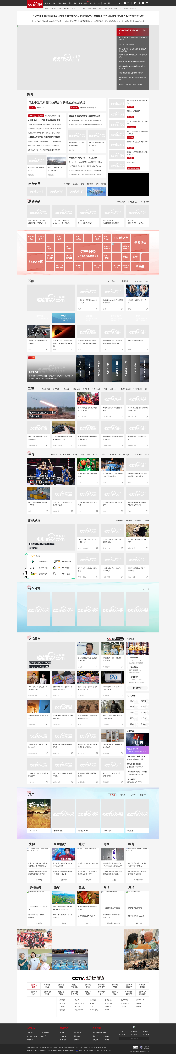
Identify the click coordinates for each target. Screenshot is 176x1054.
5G (121, 8)
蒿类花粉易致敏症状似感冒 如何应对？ (96, 144)
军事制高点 (96, 389)
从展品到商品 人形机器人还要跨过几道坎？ (37, 746)
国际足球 (56, 511)
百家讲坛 (106, 724)
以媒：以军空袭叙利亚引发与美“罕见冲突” (37, 438)
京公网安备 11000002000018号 (87, 1050)
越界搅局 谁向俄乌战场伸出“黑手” (38, 717)
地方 (46, 8)
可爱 (108, 577)
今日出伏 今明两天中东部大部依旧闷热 (87, 301)
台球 (129, 511)
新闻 (54, 3)
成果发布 (146, 1031)
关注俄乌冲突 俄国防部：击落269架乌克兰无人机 (62, 438)
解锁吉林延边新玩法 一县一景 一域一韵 (62, 916)
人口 (91, 1006)
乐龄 (100, 8)
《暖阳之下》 (131, 831)
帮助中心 (77, 1040)
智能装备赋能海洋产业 (135, 908)
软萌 (133, 548)
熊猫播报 (129, 520)
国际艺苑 (108, 1006)
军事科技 (86, 389)
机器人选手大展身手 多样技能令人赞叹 (37, 504)
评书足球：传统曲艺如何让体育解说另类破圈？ (62, 864)
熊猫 (85, 3)
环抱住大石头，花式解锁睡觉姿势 (87, 569)
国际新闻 (31, 175)
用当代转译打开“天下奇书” (135, 782)
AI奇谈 (63, 316)
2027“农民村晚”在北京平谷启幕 (37, 908)
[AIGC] (126, 3)
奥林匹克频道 (65, 455)
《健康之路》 (134, 667)
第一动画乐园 (124, 1003)
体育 (75, 3)
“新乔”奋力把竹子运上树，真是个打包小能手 (88, 541)
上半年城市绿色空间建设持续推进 (39, 124)
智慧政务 (134, 1034)
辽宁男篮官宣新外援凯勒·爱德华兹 (87, 475)
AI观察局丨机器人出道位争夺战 (137, 301)
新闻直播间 (131, 127)
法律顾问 (106, 1036)
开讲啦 (92, 1003)
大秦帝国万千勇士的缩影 (135, 774)
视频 (64, 3)
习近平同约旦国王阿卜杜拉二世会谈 (130, 31)
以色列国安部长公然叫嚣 (136, 340)
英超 (104, 482)
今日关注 (81, 753)
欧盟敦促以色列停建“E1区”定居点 (83, 158)
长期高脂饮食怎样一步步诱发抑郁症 (87, 908)
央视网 (62, 1032)
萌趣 (79, 577)
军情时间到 (137, 389)
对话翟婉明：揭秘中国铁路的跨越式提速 (112, 659)
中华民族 (138, 1006)
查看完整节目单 (138, 688)
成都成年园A (66, 568)
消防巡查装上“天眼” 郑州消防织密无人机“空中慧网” (87, 873)
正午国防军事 (32, 445)
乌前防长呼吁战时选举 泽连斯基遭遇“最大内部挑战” (87, 746)
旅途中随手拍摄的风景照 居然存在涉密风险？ (87, 717)
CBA (95, 455)
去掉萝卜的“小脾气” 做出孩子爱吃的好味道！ (112, 774)
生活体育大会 (133, 202)
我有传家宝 (108, 1003)
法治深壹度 (56, 724)
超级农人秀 (56, 782)
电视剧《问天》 (133, 749)
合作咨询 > (134, 1038)
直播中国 (92, 3)
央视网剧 (124, 281)
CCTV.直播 (107, 3)
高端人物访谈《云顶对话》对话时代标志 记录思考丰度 (37, 222)
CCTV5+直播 (124, 455)
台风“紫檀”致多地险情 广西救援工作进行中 (87, 409)
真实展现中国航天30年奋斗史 (136, 751)
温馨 (134, 577)
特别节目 (143, 795)
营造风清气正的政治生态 (52, 116)
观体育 (143, 701)
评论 (59, 3)
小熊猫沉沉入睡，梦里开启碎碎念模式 (137, 569)
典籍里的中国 (79, 1010)
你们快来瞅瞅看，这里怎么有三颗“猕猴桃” (112, 541)
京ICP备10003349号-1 (69, 1050)
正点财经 (130, 148)
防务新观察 (46, 389)
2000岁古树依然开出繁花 (135, 759)
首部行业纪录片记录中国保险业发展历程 (111, 222)
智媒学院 (134, 1031)
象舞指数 (60, 844)
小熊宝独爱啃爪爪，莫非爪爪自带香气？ (112, 569)
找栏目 (125, 257)
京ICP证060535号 (32, 1050)
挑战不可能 (124, 1000)
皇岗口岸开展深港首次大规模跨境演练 (84, 116)
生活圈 (107, 1010)
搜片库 (135, 257)
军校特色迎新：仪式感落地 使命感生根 (76, 144)
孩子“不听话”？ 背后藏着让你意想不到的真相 (87, 688)
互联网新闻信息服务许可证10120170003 (38, 1047)
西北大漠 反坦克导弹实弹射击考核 (112, 409)
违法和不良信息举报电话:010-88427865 (95, 1047)
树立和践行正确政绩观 (36, 116)
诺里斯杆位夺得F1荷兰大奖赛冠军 (112, 504)
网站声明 (30, 1040)
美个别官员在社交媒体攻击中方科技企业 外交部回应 (45, 128)
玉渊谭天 (90, 184)
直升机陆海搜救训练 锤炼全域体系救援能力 (87, 438)
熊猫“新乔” (86, 548)
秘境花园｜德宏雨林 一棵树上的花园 (130, 84)
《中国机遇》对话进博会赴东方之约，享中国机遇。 (61, 222)
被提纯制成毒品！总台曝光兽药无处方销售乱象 (62, 688)
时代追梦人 (106, 667)
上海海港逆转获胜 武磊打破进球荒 (87, 504)
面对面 (80, 667)
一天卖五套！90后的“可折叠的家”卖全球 (38, 774)
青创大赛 (138, 281)
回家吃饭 (106, 782)
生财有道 (31, 782)
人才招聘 (106, 1040)
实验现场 (106, 753)
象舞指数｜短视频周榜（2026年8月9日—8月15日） (62, 873)
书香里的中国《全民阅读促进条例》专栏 (112, 916)
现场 (79, 309)
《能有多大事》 (83, 831)
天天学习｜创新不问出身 (129, 43)
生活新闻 (91, 150)
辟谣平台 (95, 1036)
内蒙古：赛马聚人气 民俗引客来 (137, 142)
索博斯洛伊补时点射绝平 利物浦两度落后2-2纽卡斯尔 (137, 475)
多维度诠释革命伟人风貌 (135, 767)
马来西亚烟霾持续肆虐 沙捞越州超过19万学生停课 (85, 170)
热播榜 (142, 242)
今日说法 (62, 1003)
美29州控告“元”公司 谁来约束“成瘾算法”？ (112, 688)
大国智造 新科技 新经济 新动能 (85, 222)
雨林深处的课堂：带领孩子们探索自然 (37, 916)
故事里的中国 (140, 1000)
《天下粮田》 (33, 831)
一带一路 (67, 8)
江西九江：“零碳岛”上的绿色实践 (88, 864)
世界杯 (75, 455)
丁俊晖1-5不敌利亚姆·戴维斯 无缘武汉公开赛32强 (137, 504)
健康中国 (81, 695)
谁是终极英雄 (125, 389)
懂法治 (132, 724)
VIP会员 (54, 455)
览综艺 (132, 706)
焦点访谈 (130, 117)
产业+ (126, 8)
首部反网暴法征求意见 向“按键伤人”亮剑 (63, 717)
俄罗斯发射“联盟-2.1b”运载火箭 (36, 169)
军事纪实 (65, 389)
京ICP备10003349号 (56, 1050)
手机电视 (77, 1036)
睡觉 (129, 577)
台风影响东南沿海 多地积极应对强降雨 (44, 137)
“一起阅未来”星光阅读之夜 (111, 908)
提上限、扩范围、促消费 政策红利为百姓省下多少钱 (45, 141)
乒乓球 (102, 455)
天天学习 (74, 108)
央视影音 (63, 1036)
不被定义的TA (116, 316)
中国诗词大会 (94, 1010)
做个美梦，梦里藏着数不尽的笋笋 (137, 541)
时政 (46, 3)
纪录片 (133, 795)
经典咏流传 (108, 1000)
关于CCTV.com (32, 1036)
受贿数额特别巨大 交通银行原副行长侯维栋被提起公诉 (112, 342)
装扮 (104, 548)
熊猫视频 (119, 520)
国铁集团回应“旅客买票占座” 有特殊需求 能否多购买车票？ (87, 342)
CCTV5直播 (112, 455)
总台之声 (30, 1032)
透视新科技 (81, 782)
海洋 (131, 887)
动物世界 (138, 1003)
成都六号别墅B (43, 568)
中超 (82, 455)
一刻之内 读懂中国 (42, 318)
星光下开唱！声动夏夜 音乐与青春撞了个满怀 (37, 688)
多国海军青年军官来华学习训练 (137, 438)
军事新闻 (71, 150)
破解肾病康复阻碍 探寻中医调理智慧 (62, 746)
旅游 (84, 8)
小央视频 (111, 281)
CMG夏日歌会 (32, 695)
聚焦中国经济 (101, 184)
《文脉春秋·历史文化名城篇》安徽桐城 (131, 73)
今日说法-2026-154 (36, 1006)
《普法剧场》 (134, 677)
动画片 (122, 795)
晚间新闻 (93, 1000)
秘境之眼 (62, 1010)
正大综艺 (77, 1006)
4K (99, 3)
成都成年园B (43, 574)
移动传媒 (63, 1040)
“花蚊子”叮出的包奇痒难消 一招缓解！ (37, 342)
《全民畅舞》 (134, 657)
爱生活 (132, 712)
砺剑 (105, 389)
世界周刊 (106, 695)
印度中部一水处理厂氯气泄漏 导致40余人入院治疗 (85, 174)
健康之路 (56, 753)
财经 (69, 3)
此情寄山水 (41, 108)
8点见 (75, 184)
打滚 (104, 577)
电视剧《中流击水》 (134, 764)
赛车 (104, 511)
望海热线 (95, 1040)
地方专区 (37, 261)
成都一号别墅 (66, 574)
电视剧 (112, 795)
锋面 (82, 184)
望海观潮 (89, 316)
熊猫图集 (138, 520)
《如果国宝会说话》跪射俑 (137, 772)
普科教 (143, 712)
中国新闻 (130, 137)
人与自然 (62, 1006)
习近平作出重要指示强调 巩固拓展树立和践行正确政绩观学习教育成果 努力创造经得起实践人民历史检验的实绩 (88, 16)
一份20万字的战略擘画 (88, 108)
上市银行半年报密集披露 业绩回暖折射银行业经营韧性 (112, 873)
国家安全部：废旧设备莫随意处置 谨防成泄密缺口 (44, 145)
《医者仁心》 (107, 831)
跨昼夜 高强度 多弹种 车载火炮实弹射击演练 (138, 409)
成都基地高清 (43, 562)
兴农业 (143, 718)
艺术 (110, 8)
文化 (78, 8)
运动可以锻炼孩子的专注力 (86, 916)
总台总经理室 (45, 1032)
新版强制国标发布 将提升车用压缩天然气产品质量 (44, 133)
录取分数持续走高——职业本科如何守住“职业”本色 (137, 864)
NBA (88, 455)
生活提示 (123, 1006)
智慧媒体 (122, 1034)
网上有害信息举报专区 (99, 1032)
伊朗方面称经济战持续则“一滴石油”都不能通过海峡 (85, 166)
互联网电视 (77, 1032)
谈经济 (132, 718)
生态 (60, 8)
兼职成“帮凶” (131, 162)
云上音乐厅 (145, 202)
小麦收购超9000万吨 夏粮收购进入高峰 (44, 120)
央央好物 (133, 8)
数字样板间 (121, 202)
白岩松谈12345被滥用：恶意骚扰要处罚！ (113, 301)
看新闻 (132, 701)
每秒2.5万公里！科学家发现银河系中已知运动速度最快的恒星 (62, 343)
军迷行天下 (114, 389)
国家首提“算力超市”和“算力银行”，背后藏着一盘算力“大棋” (112, 864)
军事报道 (56, 389)
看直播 (140, 266)
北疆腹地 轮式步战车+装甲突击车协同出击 (113, 438)
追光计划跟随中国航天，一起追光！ (136, 222)
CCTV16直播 (137, 455)
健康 (94, 8)
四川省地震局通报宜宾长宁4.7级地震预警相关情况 (85, 120)
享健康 (143, 706)
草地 (129, 548)
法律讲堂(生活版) (133, 168)
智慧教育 (146, 1034)
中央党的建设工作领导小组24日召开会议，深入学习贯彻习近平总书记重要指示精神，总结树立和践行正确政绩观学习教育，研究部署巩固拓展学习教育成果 (88, 21)
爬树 (79, 548)
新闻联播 (130, 106)
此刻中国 (39, 316)
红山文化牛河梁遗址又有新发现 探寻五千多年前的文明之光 (37, 864)
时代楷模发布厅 (80, 1003)
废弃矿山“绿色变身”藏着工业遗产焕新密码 (132, 61)
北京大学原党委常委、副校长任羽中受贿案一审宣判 (85, 124)
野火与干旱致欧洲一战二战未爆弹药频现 (56, 169)
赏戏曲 (143, 724)
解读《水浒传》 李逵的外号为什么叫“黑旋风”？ (112, 717)
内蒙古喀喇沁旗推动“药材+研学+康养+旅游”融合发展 (62, 908)
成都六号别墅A (66, 562)
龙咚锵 (138, 316)
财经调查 (56, 695)
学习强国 (67, 184)
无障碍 (135, 5)
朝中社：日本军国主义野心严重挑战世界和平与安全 (85, 162)
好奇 (109, 548)
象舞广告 (43, 1036)
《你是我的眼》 (58, 831)
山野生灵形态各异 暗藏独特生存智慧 (62, 774)
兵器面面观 (76, 389)
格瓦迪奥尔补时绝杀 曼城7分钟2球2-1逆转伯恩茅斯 (113, 475)
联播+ (32, 108)
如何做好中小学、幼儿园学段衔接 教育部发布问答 (44, 150)
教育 (80, 3)
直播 (34, 555)
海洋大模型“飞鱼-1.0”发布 (136, 916)
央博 (73, 8)
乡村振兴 (53, 8)
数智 (115, 8)
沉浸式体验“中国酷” (133, 111)
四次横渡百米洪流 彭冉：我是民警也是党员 (87, 659)
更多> (147, 281)
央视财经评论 (32, 753)
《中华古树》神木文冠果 (136, 756)
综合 (29, 511)
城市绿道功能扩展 (56, 124)
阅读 (105, 8)
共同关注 (130, 158)
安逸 (84, 577)
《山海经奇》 (132, 779)
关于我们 (122, 1031)
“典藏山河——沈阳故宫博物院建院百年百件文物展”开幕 (37, 873)
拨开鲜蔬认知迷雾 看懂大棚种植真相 (87, 774)
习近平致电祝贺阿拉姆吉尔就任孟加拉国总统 (56, 102)
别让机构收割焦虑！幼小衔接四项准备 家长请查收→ (137, 873)
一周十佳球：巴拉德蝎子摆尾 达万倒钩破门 (62, 504)
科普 (89, 8)
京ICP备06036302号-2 (43, 1050)
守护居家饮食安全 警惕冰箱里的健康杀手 (112, 746)
